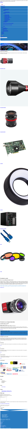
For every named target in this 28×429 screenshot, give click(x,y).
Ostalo (4, 26)
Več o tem (1, 329)
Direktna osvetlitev (7, 14)
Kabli (1, 244)
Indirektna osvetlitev (7, 15)
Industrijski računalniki (3, 228)
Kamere (4, 7)
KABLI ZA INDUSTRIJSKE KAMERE (8, 23)
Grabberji (1, 163)
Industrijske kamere (4, 27)
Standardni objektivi (5, 30)
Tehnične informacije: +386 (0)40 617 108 (7, 391)
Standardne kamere (5, 28)
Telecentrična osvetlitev (7, 19)
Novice (2, 32)
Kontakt (3, 33)
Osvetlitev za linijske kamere (8, 17)
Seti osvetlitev (6, 20)
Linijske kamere (6, 9)
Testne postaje (6, 21)
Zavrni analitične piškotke (18, 1)
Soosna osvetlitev (7, 18)
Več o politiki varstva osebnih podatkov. (4, 403)
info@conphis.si (4, 386)
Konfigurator (2, 5)
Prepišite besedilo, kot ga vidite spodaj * (5, 405)
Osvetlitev (4, 13)
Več (0, 345)
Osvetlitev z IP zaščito (7, 16)
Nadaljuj (1, 39)
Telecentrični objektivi (7, 12)
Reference (3, 31)
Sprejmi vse (1, 2)
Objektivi (4, 10)
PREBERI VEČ (2, 287)
